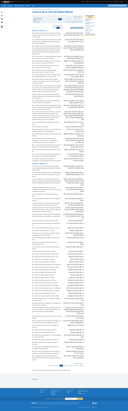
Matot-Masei (55, 9)
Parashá (34, 9)
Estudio (4, 5)
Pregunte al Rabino (97, 1)
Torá (64, 403)
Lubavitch (51, 402)
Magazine (42, 392)
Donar (117, 1)
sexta (67, 19)
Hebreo (61, 27)
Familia (27, 5)
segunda (52, 19)
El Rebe (79, 392)
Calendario (53, 392)
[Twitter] (96, 403)
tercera (56, 19)
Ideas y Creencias (19, 5)
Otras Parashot (41, 9)
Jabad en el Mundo (81, 393)
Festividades (69, 391)
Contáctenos (93, 407)
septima (70, 19)
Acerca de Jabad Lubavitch (83, 391)
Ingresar (84, 1)
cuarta (60, 19)
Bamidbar (48, 9)
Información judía (73, 403)
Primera (48, 19)
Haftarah (74, 19)
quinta (63, 19)
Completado (79, 19)
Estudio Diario (53, 393)
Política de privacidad (86, 407)
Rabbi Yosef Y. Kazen (56, 403)
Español (54, 27)
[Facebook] (93, 403)
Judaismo (67, 403)
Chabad (48, 402)
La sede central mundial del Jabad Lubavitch (72, 402)
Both (58, 27)
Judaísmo (10, 5)
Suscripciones (53, 394)
